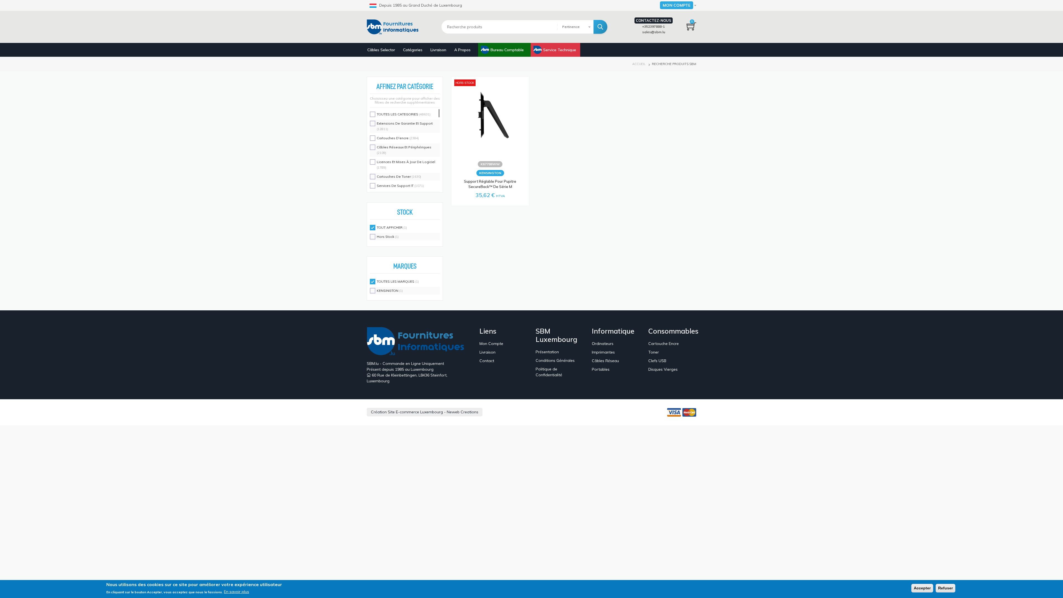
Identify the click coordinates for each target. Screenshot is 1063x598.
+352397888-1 (653, 26)
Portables (601, 369)
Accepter (922, 588)
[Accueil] (394, 26)
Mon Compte (491, 343)
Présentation (547, 351)
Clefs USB (657, 360)
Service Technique (559, 49)
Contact (486, 360)
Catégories (412, 49)
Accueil (639, 64)
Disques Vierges (663, 369)
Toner (653, 352)
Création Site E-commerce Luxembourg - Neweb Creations (424, 411)
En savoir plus (236, 591)
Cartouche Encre (663, 343)
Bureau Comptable (507, 49)
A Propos (462, 49)
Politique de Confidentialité (549, 372)
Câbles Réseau (605, 360)
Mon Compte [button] (676, 5)
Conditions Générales (555, 360)
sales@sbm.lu (653, 32)
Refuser (945, 588)
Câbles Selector (381, 49)
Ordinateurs (602, 343)
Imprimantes (603, 352)
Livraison (438, 49)
